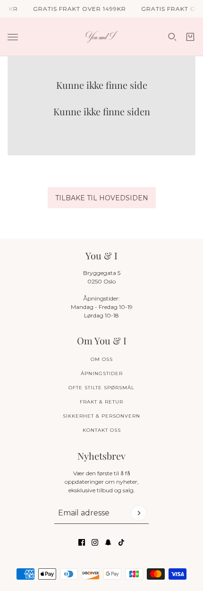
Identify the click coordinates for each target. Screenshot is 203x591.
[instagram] (95, 542)
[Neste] (192, 166)
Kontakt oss (102, 430)
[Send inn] (139, 513)
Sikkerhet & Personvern (101, 416)
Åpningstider (102, 373)
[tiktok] (121, 542)
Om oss (102, 359)
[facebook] (81, 542)
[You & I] (101, 37)
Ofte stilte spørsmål (101, 388)
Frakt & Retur (101, 402)
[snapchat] (108, 542)
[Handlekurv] (190, 37)
